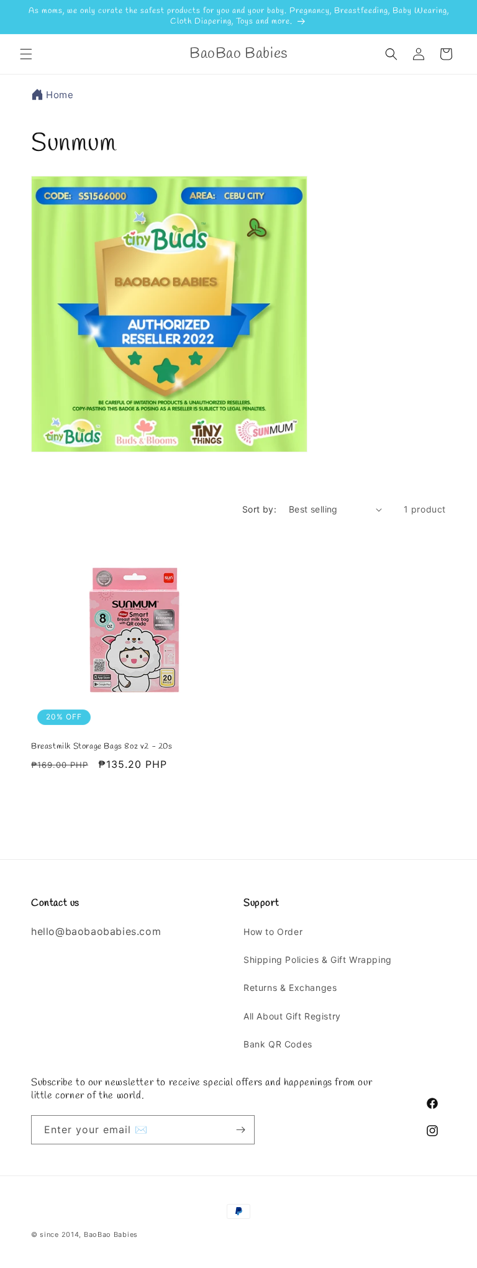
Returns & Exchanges (290, 987)
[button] (26, 54)
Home (59, 95)
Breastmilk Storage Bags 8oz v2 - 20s (102, 747)
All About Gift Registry (292, 1016)
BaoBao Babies (111, 1234)
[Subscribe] (240, 1129)
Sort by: (259, 509)
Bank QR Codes (277, 1044)
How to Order (272, 931)
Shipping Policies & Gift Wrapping (317, 959)
